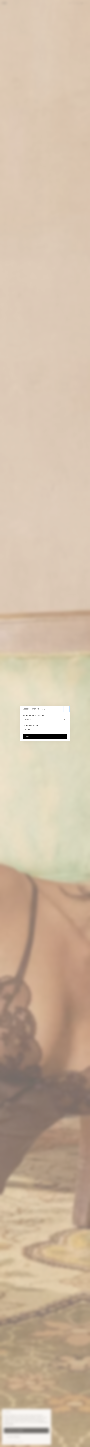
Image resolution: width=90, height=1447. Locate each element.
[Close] (66, 709)
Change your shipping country (33, 715)
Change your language (31, 726)
